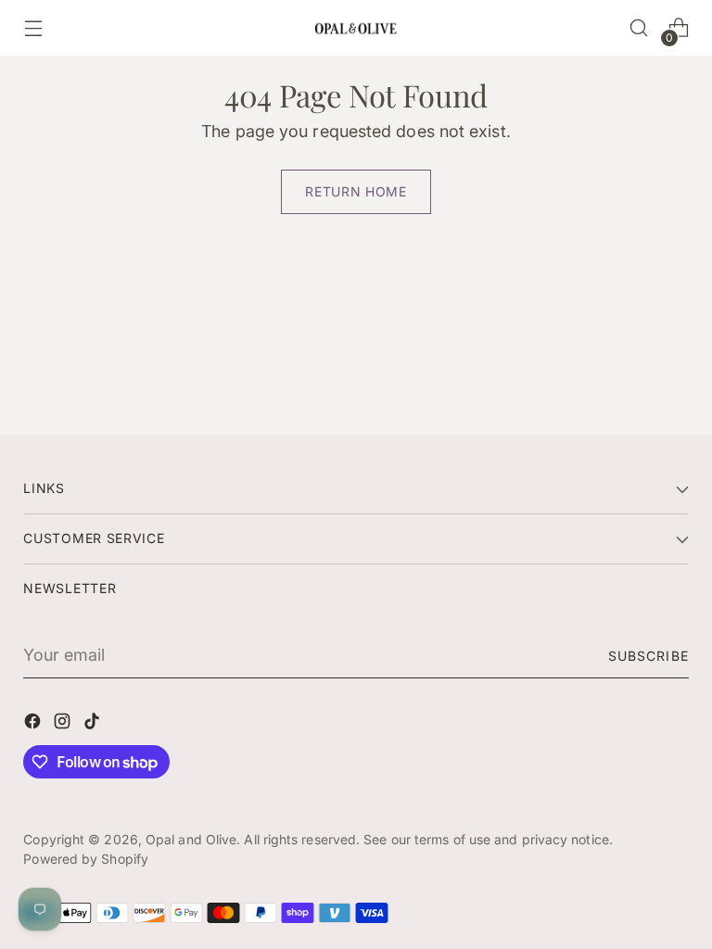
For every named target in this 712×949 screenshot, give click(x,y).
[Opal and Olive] (356, 27)
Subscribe (648, 656)
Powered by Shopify (85, 859)
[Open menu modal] (33, 28)
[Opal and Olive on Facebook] (34, 724)
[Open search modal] (639, 28)
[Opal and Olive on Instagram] (64, 724)
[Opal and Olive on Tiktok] (94, 724)
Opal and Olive (191, 839)
